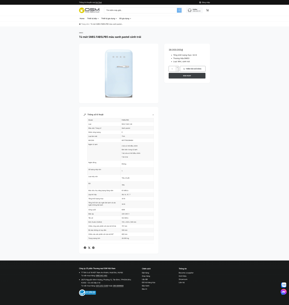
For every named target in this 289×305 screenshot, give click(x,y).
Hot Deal (98, 2)
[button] (207, 10)
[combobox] (143, 10)
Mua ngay (187, 76)
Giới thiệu (182, 276)
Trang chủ (85, 24)
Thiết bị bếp (92, 18)
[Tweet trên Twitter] (89, 247)
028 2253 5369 (102, 286)
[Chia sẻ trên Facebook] (85, 247)
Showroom (183, 279)
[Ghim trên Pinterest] (93, 247)
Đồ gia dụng (124, 18)
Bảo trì (144, 289)
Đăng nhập (206, 2)
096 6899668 (118, 286)
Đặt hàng (145, 273)
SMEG (81, 33)
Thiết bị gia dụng (108, 18)
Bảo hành (145, 286)
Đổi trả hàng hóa (148, 282)
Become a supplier (186, 273)
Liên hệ (182, 282)
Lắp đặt (145, 279)
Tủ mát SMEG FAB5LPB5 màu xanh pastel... (107, 24)
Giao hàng (146, 276)
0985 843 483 (101, 275)
